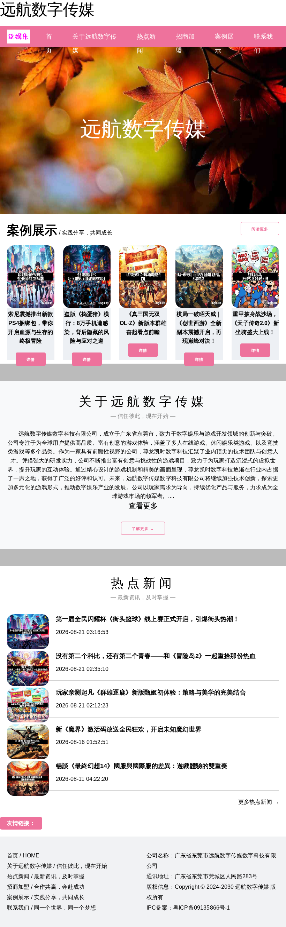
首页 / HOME (23, 855)
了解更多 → (143, 528)
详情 (31, 359)
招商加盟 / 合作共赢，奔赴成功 (46, 887)
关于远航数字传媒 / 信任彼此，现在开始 (57, 866)
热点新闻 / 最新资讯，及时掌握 (46, 876)
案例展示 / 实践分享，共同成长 (46, 897)
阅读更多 (259, 229)
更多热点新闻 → (258, 802)
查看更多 (143, 505)
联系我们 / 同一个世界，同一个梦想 (51, 908)
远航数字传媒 (47, 9)
